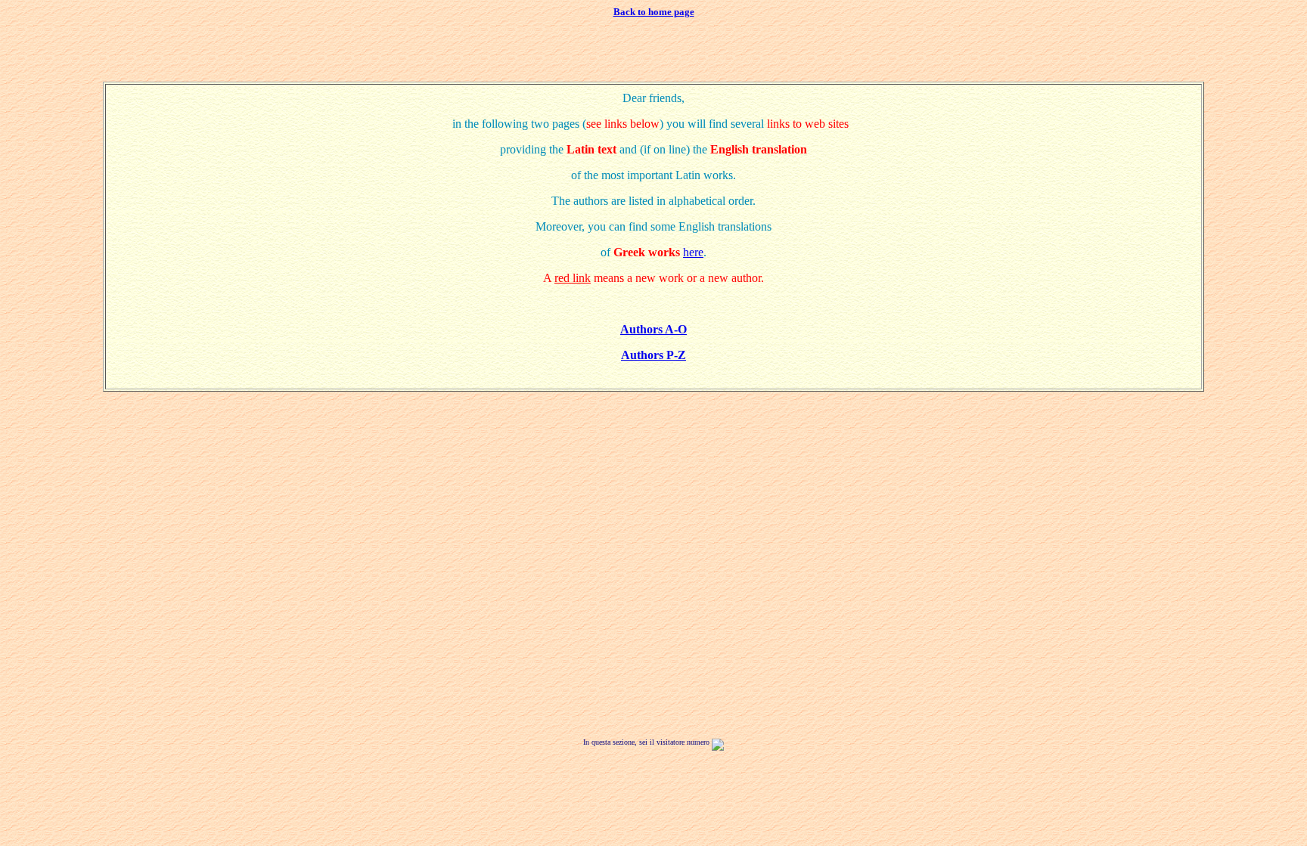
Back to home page (653, 11)
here (693, 252)
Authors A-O (653, 329)
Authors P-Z (653, 355)
